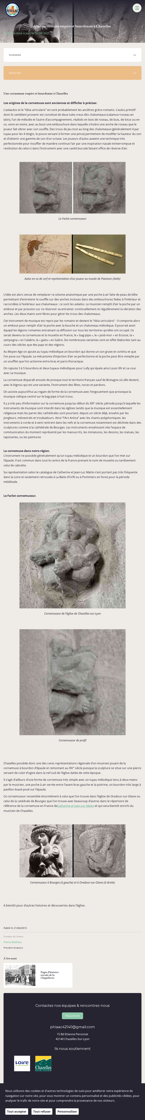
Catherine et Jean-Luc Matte (75, 806)
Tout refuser (42, 1111)
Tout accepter (16, 1111)
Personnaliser (67, 1111)
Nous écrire (72, 1015)
